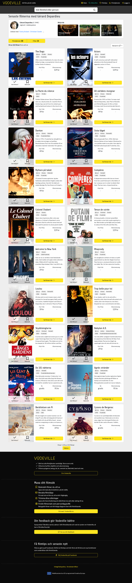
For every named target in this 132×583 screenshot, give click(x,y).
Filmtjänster (115, 3)
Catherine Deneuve (50, 31)
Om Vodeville (66, 473)
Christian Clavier (36, 31)
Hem (85, 3)
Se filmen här (48, 83)
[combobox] (66, 9)
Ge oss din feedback (67, 532)
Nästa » (66, 448)
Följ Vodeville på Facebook (67, 555)
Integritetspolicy (60, 567)
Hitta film (94, 3)
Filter (35, 41)
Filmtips (104, 3)
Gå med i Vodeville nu (66, 511)
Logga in (127, 3)
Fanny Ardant (24, 31)
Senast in (115, 46)
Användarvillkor (72, 567)
